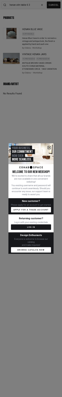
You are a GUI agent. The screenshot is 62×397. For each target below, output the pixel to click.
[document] (31, 198)
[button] (49, 147)
